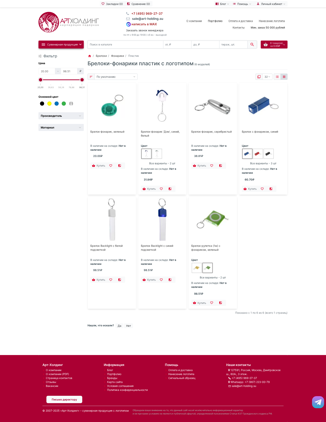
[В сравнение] (120, 165)
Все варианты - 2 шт (162, 163)
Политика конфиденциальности (127, 389)
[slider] (40, 80)
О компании (194, 20)
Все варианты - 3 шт (263, 163)
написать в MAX (144, 24)
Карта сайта (115, 382)
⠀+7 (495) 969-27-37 (146, 13)
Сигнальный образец (181, 378)
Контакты (239, 27)
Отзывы (51, 382)
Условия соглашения (120, 385)
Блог (110, 370)
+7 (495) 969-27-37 (244, 378)
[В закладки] (111, 165)
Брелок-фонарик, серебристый (211, 131)
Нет (128, 325)
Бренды (112, 378)
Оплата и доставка (240, 20)
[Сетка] (284, 77)
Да (119, 325)
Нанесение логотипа (272, 20)
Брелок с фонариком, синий (260, 131)
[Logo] (68, 21)
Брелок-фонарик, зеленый (107, 131)
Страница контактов (59, 378)
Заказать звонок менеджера (144, 30)
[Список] (277, 77)
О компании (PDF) (57, 374)
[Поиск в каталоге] (252, 45)
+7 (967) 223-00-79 (257, 382)
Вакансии (52, 385)
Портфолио (114, 374)
